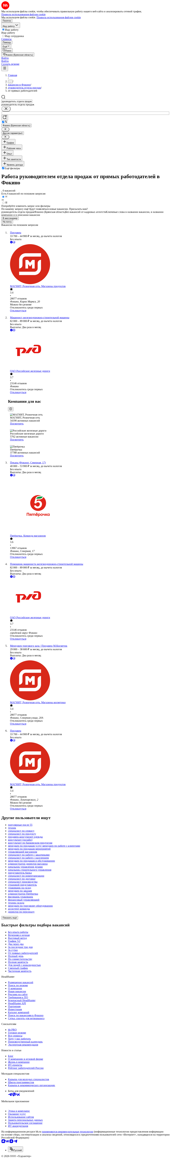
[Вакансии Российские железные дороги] (89, 351)
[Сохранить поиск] (4, 117)
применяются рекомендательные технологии (67, 1131)
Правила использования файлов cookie (59, 17)
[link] (7, 50)
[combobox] (16, 101)
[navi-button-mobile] (4, 68)
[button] (5, 58)
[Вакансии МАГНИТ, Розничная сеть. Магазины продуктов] (89, 264)
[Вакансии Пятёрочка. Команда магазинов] (89, 505)
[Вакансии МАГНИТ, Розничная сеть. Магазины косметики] (89, 680)
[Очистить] (6, 109)
